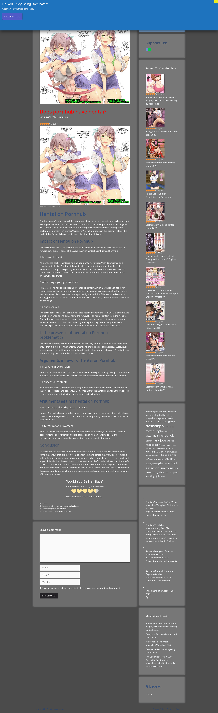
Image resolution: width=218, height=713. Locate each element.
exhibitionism (169, 427)
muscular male (157, 455)
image (45, 503)
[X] (149, 49)
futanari (149, 441)
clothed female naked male (155, 422)
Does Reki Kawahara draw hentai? (57, 511)
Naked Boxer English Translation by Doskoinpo (158, 195)
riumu (163, 463)
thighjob (155, 476)
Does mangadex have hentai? (55, 508)
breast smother (49, 506)
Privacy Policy (159, 709)
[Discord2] (147, 49)
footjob (168, 435)
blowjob (149, 418)
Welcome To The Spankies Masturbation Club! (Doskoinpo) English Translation (162, 293)
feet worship (167, 431)
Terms (170, 709)
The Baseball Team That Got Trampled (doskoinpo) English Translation (161, 259)
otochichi (155, 459)
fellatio (148, 436)
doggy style (170, 421)
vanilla (162, 477)
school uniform (72, 506)
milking (164, 448)
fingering (157, 435)
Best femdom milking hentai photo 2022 (160, 226)
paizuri (161, 459)
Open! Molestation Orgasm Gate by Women (159, 574)
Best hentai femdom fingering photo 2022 (160, 164)
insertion (163, 445)
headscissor (153, 444)
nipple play (168, 455)
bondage (156, 418)
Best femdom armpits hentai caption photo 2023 (160, 388)
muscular (165, 451)
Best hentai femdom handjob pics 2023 (160, 357)
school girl (61, 506)
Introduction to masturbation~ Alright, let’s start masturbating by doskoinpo (161, 100)
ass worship (152, 415)
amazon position (154, 411)
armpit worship (169, 411)
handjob (158, 440)
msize (158, 452)
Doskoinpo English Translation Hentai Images (161, 326)
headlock (169, 440)
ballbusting (165, 415)
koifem (169, 445)
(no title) (158, 590)
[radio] (73, 491)
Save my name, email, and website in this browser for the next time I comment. (81, 588)
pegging (170, 458)
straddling (154, 473)
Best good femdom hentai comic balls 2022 (162, 133)
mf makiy (157, 448)
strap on (164, 472)
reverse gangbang (152, 464)
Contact (178, 709)
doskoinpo (155, 425)
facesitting (153, 431)
